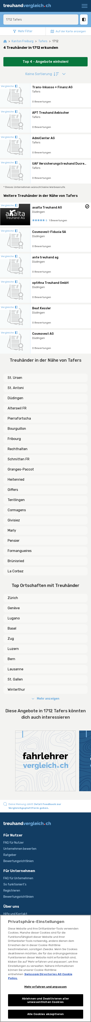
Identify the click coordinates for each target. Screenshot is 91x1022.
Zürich (13, 598)
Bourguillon (17, 429)
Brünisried (16, 561)
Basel (12, 628)
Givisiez (14, 520)
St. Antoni (16, 388)
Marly (12, 530)
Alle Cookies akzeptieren (45, 1014)
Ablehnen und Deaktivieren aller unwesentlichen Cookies (45, 1000)
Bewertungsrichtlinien (18, 861)
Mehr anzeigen (48, 698)
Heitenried (16, 479)
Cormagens (17, 510)
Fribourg (14, 439)
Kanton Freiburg (22, 41)
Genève (14, 608)
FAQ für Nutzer (13, 842)
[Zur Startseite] (29, 6)
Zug (11, 639)
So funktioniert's (14, 884)
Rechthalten (18, 449)
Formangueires (20, 551)
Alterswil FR (17, 408)
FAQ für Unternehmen (18, 878)
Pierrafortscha (19, 418)
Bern (11, 659)
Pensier (13, 541)
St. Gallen (15, 679)
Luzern (13, 649)
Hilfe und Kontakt (15, 914)
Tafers (42, 41)
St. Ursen (15, 378)
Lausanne (15, 669)
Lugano (14, 618)
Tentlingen (16, 500)
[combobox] (40, 19)
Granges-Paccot (21, 469)
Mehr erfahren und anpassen (45, 986)
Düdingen (15, 398)
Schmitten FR (18, 459)
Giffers (13, 490)
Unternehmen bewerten (19, 849)
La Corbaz (15, 571)
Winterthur (16, 689)
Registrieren (11, 890)
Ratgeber (9, 855)
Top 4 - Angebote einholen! (45, 62)
